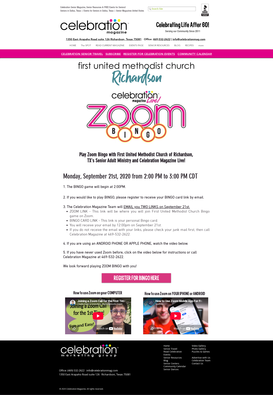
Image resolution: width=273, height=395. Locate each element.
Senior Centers (172, 363)
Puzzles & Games (201, 351)
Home (167, 345)
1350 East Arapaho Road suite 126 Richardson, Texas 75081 (104, 39)
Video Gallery (199, 345)
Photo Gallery (199, 348)
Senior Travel (170, 348)
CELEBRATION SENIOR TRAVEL (82, 54)
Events (167, 354)
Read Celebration (173, 351)
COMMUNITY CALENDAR (195, 54)
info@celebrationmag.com (189, 39)
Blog (166, 360)
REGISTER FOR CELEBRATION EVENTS (149, 54)
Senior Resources (173, 357)
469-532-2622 (161, 39)
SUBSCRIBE (113, 54)
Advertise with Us (201, 357)
